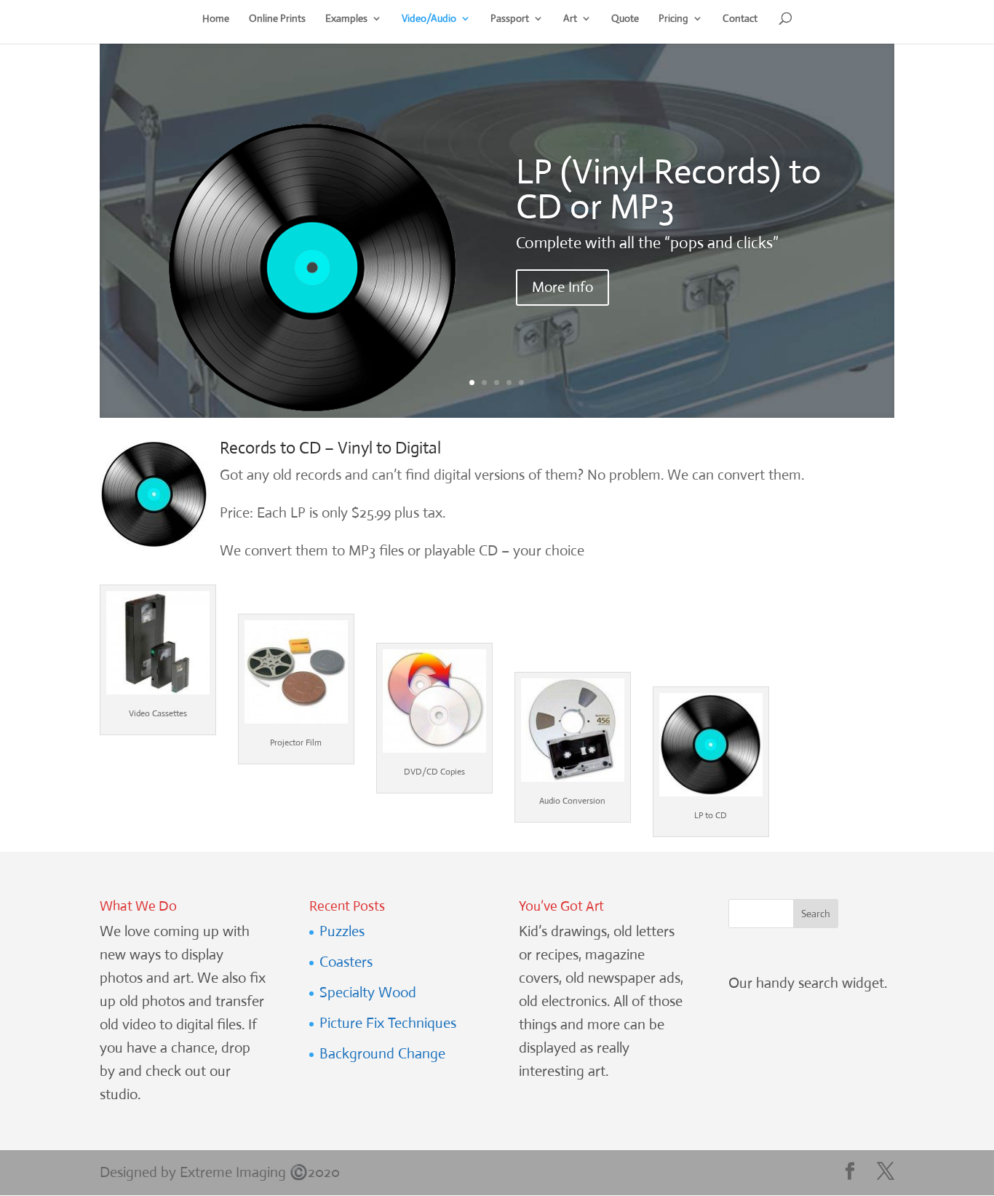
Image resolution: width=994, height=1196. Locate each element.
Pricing (673, 19)
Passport (509, 19)
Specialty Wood (367, 992)
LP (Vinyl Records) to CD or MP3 (669, 189)
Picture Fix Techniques (387, 1023)
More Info (562, 287)
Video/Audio (429, 19)
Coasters (346, 962)
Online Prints (277, 19)
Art (570, 19)
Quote (625, 19)
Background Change (382, 1054)
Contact (740, 19)
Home (215, 19)
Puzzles (342, 931)
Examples (346, 19)
